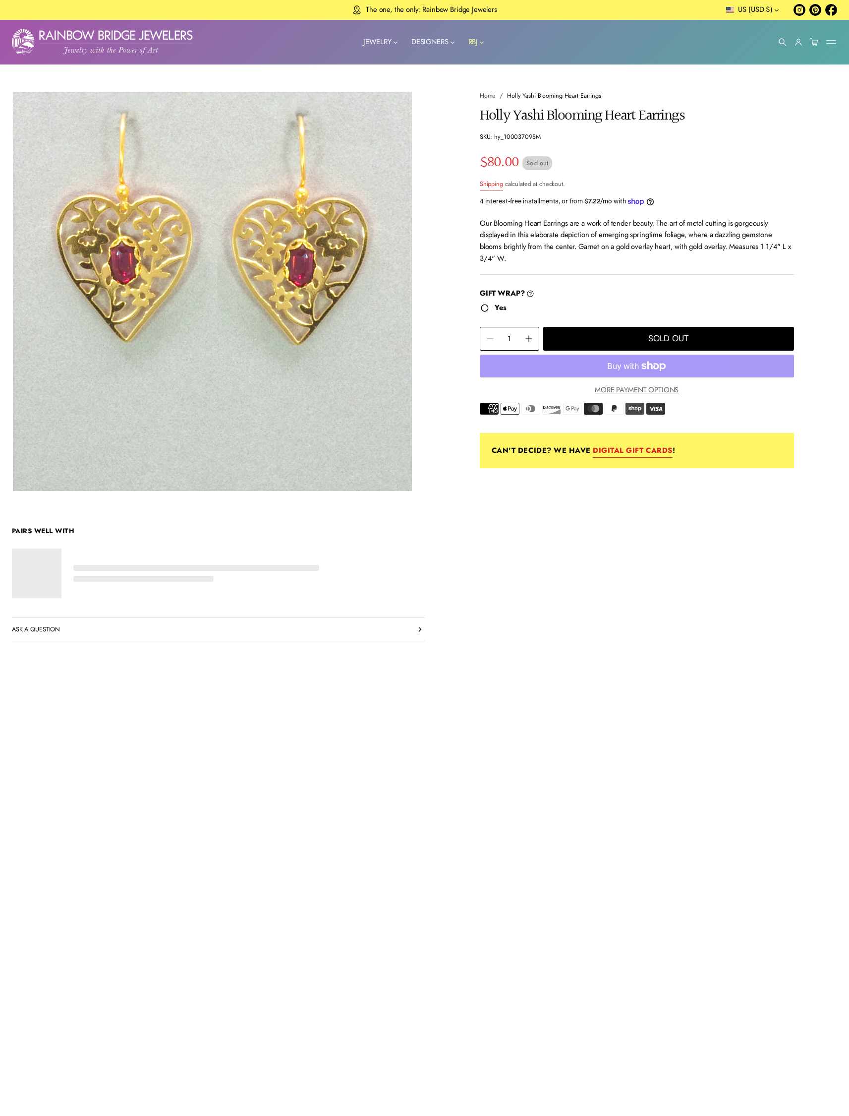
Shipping (491, 183)
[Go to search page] (783, 42)
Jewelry (377, 41)
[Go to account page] (798, 42)
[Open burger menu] (831, 42)
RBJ (473, 41)
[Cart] (814, 42)
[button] (783, 42)
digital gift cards (632, 450)
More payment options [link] (637, 389)
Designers (430, 41)
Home (488, 95)
